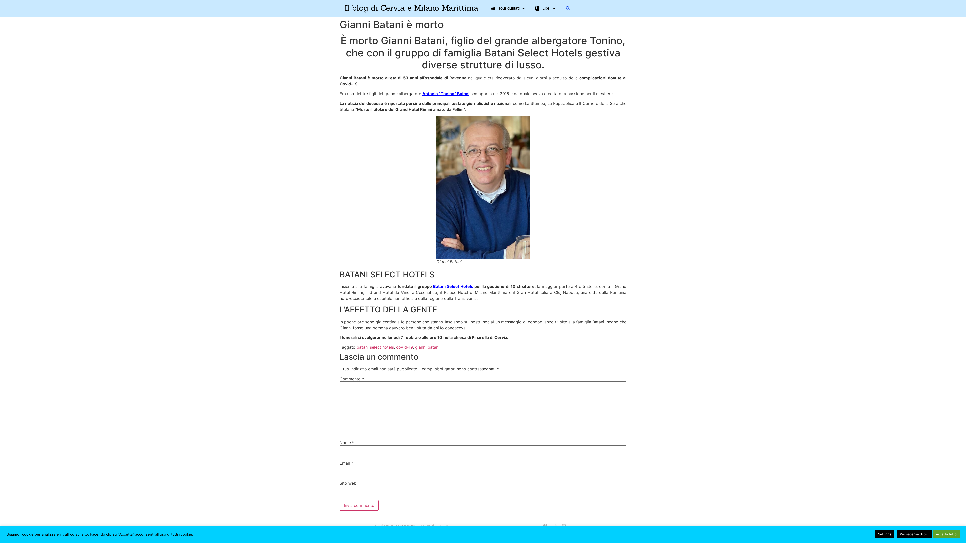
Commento (352, 379)
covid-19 (404, 347)
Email (346, 463)
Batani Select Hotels (453, 286)
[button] (568, 8)
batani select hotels (375, 347)
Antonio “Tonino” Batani (445, 93)
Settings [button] (884, 534)
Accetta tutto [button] (946, 534)
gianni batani (427, 347)
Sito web (348, 483)
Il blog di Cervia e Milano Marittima (411, 8)
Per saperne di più (914, 534)
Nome (347, 443)
